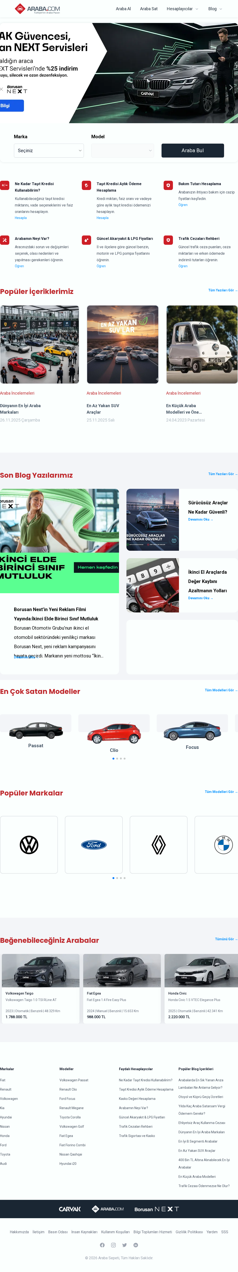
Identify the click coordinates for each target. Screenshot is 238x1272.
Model (98, 136)
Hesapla (21, 218)
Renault (5, 1089)
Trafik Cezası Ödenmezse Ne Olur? (204, 1186)
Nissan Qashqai (71, 1154)
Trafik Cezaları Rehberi (135, 1126)
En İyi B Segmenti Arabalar (198, 1141)
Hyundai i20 (68, 1164)
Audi (3, 1164)
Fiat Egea (94, 993)
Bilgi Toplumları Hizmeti (152, 1232)
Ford (3, 1145)
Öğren (183, 205)
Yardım (212, 1232)
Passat (35, 745)
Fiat (2, 1080)
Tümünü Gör (226, 939)
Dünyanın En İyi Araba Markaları (201, 1132)
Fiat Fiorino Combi (73, 1145)
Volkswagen (9, 1099)
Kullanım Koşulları (115, 1232)
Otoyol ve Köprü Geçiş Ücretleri (200, 1097)
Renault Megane (72, 1108)
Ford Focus (67, 1099)
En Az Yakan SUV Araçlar (196, 1151)
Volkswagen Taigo (19, 993)
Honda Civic (177, 993)
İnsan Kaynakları (84, 1232)
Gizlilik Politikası (189, 1232)
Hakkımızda (19, 1232)
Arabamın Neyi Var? (133, 1108)
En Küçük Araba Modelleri (197, 1177)
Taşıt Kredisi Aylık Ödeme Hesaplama (146, 1089)
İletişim (38, 1232)
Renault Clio (68, 1089)
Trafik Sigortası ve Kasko (137, 1136)
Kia (2, 1108)
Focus (192, 747)
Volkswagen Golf (72, 1126)
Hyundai (6, 1117)
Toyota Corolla (70, 1117)
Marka (20, 136)
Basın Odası (58, 1232)
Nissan (5, 1126)
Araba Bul (193, 150)
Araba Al (123, 8)
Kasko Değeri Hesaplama (137, 1099)
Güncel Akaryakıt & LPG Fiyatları (142, 1117)
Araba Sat (149, 8)
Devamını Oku (26, 657)
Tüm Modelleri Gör (221, 690)
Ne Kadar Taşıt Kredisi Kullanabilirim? (145, 1080)
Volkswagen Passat (74, 1080)
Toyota (5, 1154)
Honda (5, 1136)
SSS (224, 1232)
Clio (114, 750)
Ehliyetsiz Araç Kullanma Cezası (201, 1123)
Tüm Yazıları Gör (223, 290)
